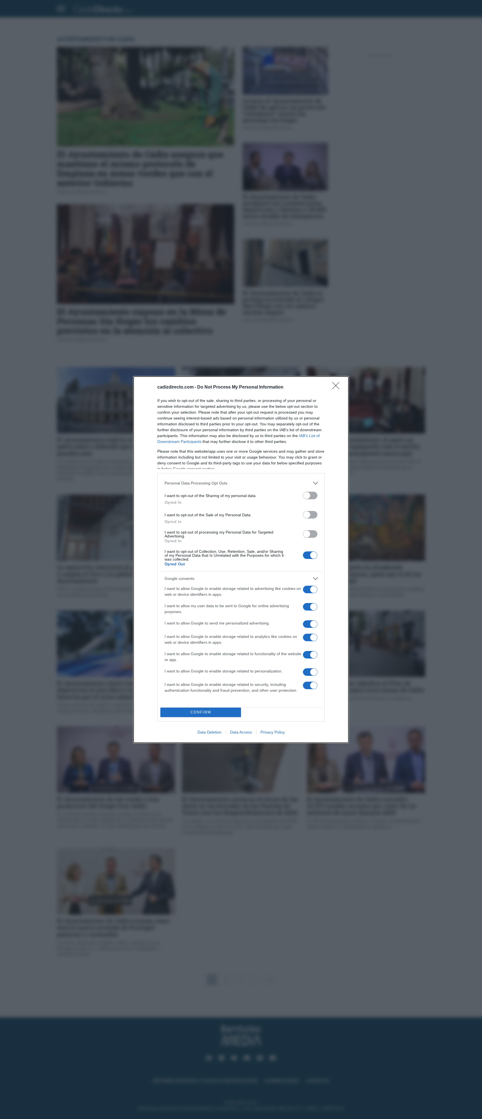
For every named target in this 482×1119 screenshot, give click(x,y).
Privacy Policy (273, 732)
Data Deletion (209, 732)
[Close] (337, 387)
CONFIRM (201, 712)
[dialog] (241, 560)
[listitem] (241, 483)
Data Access (241, 732)
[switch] (310, 495)
